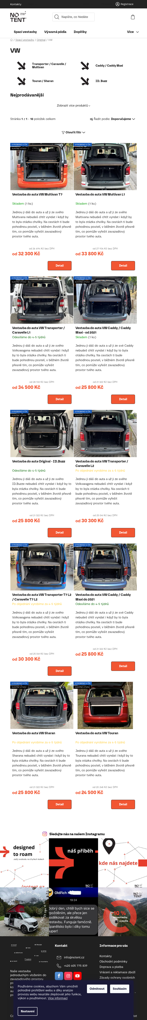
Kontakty (15, 4)
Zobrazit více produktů (72, 105)
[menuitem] (25, 32)
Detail (60, 265)
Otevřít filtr (73, 132)
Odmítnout (97, 988)
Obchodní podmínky (113, 961)
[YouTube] (77, 976)
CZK (87, 4)
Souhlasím (120, 988)
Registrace (127, 4)
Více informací (58, 998)
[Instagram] (68, 976)
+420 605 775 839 (75, 965)
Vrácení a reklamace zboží (117, 972)
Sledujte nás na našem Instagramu (77, 834)
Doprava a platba (111, 967)
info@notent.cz (74, 957)
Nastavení (27, 1011)
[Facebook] (59, 976)
